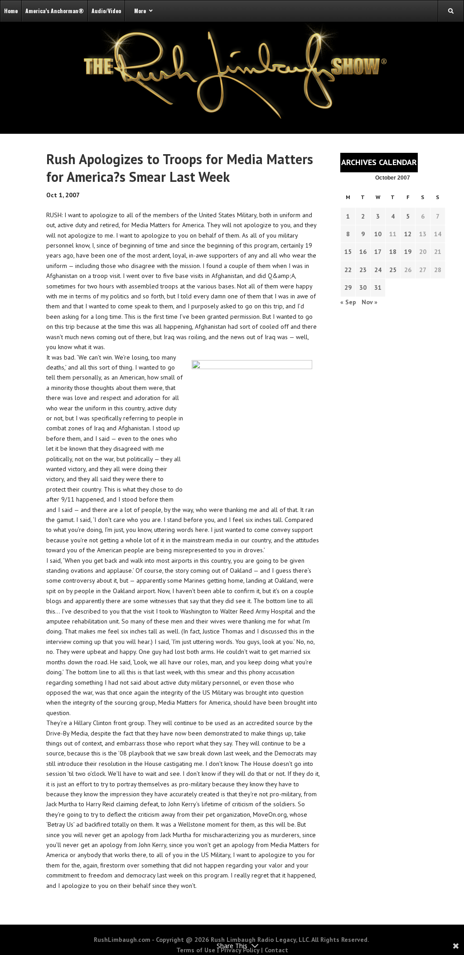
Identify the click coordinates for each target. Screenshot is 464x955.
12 (407, 234)
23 (363, 270)
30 (363, 287)
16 (363, 252)
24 (378, 270)
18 (392, 252)
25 (392, 270)
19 (407, 252)
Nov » (369, 302)
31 (378, 287)
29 (348, 287)
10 (378, 234)
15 (348, 252)
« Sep (348, 302)
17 (378, 252)
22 (348, 270)
